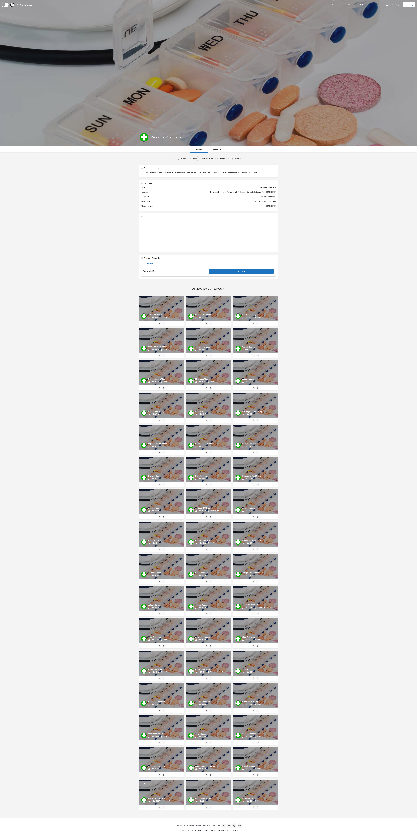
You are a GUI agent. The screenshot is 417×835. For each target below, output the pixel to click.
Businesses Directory (347, 5)
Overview (199, 149)
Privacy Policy (216, 825)
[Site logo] (8, 5)
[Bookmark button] (163, 323)
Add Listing (409, 5)
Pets (370, 5)
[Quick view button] (159, 323)
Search (242, 271)
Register (399, 5)
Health (362, 5)
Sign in (391, 5)
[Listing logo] (144, 137)
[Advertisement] (206, 234)
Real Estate (331, 5)
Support (378, 5)
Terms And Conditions (203, 825)
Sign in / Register (189, 825)
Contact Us (217, 149)
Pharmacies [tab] (149, 263)
